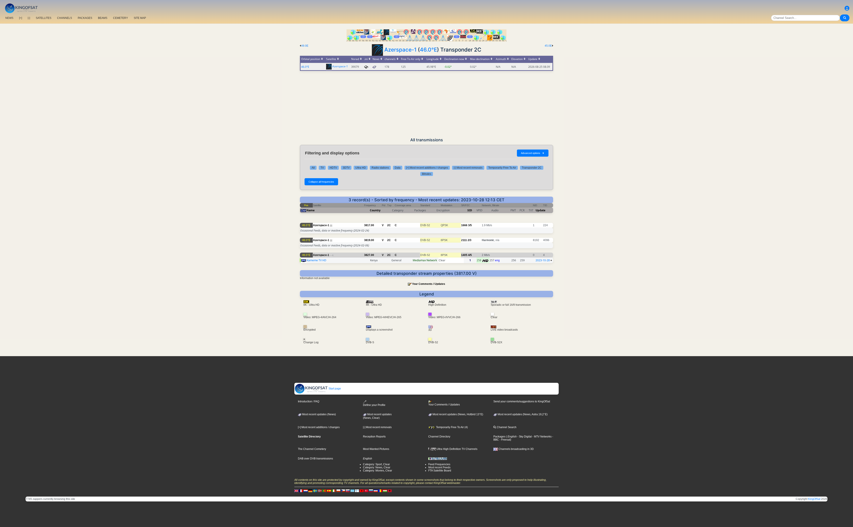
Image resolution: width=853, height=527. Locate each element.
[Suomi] (357, 490)
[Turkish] (366, 490)
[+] (20, 18)
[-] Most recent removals (468, 167)
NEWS (9, 18)
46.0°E (428, 49)
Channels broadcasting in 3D (516, 449)
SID (469, 210)
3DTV (346, 167)
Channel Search (506, 427)
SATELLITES (43, 18)
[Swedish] (315, 490)
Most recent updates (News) (318, 414)
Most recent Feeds (439, 467)
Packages (499, 436)
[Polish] (338, 490)
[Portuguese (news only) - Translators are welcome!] (324, 490)
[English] (296, 490)
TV (322, 167)
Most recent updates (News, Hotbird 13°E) (457, 414)
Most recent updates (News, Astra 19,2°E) (522, 414)
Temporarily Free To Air (502, 167)
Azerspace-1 (400, 49)
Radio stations (380, 167)
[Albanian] (390, 490)
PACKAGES (85, 18)
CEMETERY (120, 18)
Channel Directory (439, 436)
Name (311, 210)
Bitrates (426, 174)
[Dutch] (306, 490)
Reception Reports (374, 436)
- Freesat (504, 439)
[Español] (329, 490)
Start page (334, 388)
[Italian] (334, 490)
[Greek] (352, 490)
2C (389, 225)
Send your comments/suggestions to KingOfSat (521, 401)
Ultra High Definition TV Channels (456, 449)
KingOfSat (814, 499)
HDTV (333, 167)
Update (540, 210)
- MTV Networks (542, 436)
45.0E (548, 45)
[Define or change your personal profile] (847, 8)
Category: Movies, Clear (377, 470)
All (313, 167)
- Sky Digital (524, 436)
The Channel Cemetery (312, 449)
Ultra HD (360, 167)
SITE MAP (140, 18)
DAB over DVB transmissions (315, 458)
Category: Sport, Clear (376, 464)
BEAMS (102, 18)
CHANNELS (64, 18)
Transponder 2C (532, 167)
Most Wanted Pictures (376, 449)
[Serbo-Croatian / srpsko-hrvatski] (376, 490)
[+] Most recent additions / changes (427, 167)
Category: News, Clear (376, 467)
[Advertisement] (426, 104)
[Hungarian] (385, 490)
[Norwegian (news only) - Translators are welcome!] (320, 490)
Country (375, 210)
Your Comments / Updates (428, 283)
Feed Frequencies (439, 464)
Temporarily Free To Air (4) (451, 427)
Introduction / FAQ (308, 401)
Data (398, 167)
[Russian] (371, 490)
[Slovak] (348, 490)
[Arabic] (362, 490)
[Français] (301, 490)
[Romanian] (380, 490)
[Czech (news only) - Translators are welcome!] (343, 490)
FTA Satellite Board (439, 470)
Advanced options (532, 153)
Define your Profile (374, 404)
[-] (29, 18)
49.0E (304, 45)
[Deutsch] (310, 490)
